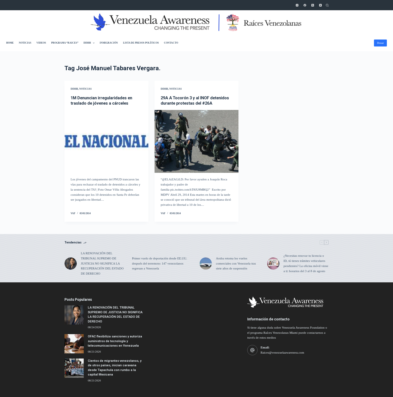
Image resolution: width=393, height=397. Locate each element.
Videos (41, 42)
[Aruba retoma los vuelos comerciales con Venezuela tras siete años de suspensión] (206, 263)
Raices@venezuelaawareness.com (282, 352)
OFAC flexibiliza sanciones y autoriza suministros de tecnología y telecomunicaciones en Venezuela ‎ (115, 341)
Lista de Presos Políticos (141, 42)
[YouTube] (320, 5)
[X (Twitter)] (312, 5)
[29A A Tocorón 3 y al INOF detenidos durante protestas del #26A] (196, 141)
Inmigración (109, 42)
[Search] (327, 5)
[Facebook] (305, 5)
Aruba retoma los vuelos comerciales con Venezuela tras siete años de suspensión (236, 263)
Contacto (171, 42)
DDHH (87, 42)
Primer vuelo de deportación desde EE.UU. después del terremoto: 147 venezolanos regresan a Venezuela (159, 263)
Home (10, 42)
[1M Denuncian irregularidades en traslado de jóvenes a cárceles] (106, 141)
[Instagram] (297, 5)
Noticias (25, 42)
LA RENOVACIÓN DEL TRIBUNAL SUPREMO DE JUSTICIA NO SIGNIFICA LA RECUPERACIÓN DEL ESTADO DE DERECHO (102, 263)
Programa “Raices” (64, 42)
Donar (380, 42)
